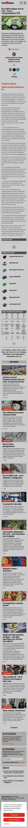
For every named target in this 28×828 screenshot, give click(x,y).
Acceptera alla (14, 815)
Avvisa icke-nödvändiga (14, 819)
